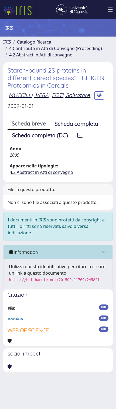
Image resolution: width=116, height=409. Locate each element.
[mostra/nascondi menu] (110, 9)
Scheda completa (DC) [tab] (40, 135)
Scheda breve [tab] (29, 123)
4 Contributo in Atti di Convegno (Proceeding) (55, 48)
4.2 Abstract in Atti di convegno (41, 55)
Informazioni (26, 252)
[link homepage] (19, 9)
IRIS (7, 42)
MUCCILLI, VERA (29, 95)
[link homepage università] (72, 9)
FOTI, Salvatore (71, 95)
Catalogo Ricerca (34, 42)
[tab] (80, 135)
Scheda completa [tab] (76, 123)
